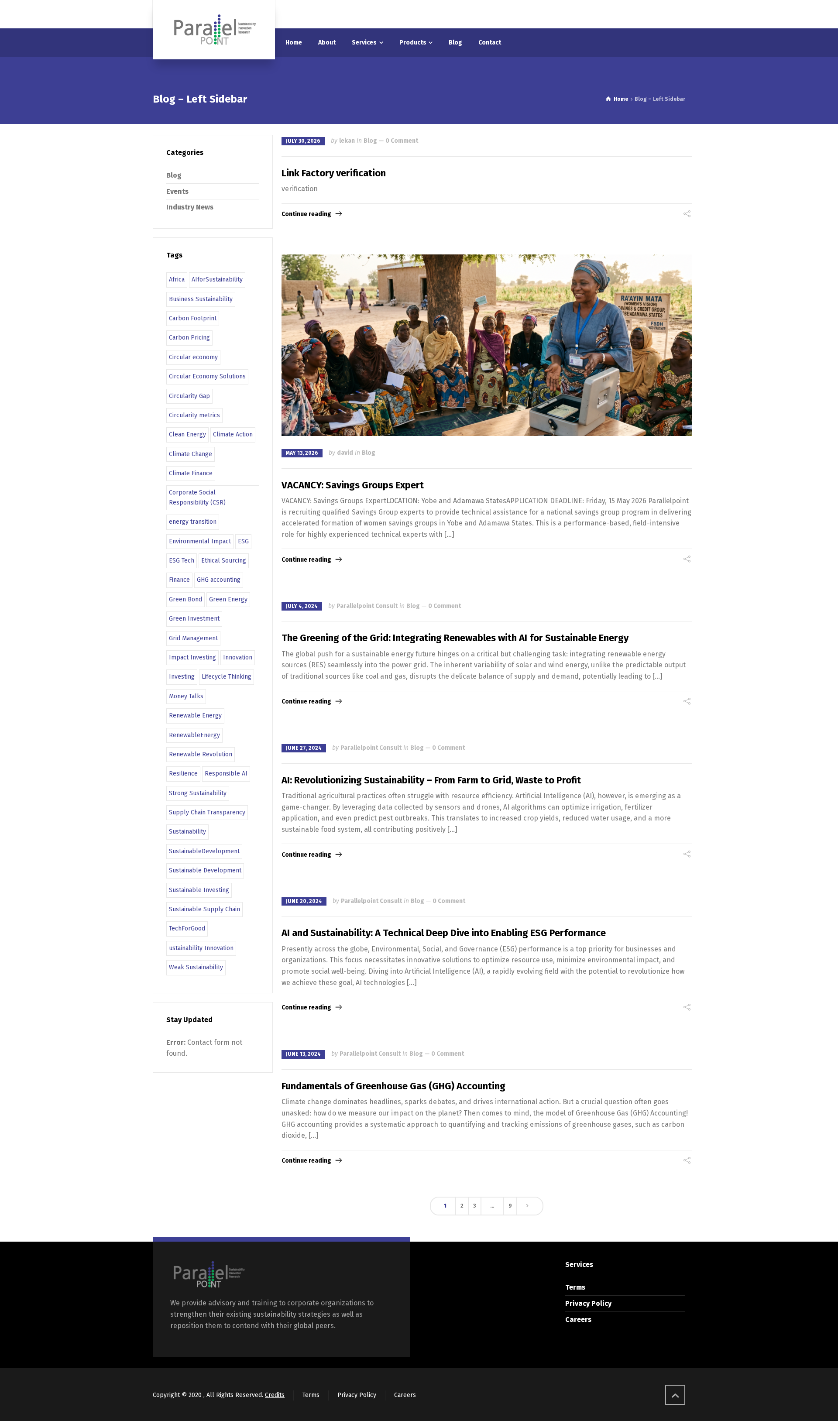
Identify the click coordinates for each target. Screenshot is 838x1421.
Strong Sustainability (198, 793)
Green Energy (228, 599)
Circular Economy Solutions (207, 376)
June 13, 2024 (303, 1054)
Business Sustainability (201, 299)
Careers (578, 1319)
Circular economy (193, 357)
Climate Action (233, 434)
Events (177, 191)
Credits (275, 1395)
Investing (182, 676)
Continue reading (306, 214)
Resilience (183, 773)
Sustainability (187, 831)
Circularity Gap (189, 396)
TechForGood (187, 928)
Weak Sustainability (196, 967)
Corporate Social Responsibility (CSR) (197, 497)
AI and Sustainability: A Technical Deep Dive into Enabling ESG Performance (444, 933)
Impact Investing (192, 657)
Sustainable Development (205, 870)
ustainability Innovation (201, 948)
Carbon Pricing (189, 337)
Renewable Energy (195, 715)
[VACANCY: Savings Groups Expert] (487, 345)
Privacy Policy (588, 1303)
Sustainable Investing (199, 890)
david (345, 453)
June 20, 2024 (304, 901)
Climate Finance (191, 473)
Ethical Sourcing (223, 560)
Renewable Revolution (200, 754)
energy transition (192, 521)
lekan (347, 140)
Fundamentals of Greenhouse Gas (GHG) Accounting (393, 1086)
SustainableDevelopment (204, 851)
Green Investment (194, 618)
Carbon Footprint (192, 318)
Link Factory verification (334, 173)
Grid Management (193, 638)
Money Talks (186, 696)
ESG (243, 541)
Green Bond (185, 599)
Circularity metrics (194, 415)
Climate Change (190, 454)
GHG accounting (218, 580)
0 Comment (401, 140)
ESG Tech (181, 560)
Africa (177, 279)
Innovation (237, 657)
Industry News (189, 207)
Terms (575, 1287)
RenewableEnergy (194, 735)
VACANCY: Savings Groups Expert (353, 485)
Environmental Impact (200, 541)
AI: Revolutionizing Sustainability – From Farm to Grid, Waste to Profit (431, 780)
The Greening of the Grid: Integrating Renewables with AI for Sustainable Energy (455, 638)
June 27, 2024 (304, 748)
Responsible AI (226, 773)
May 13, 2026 (302, 453)
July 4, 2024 (302, 606)
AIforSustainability (217, 279)
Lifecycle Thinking (226, 676)
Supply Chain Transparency (207, 812)
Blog (370, 140)
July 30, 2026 (303, 141)
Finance (179, 580)
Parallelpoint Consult (367, 606)
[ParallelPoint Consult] (214, 29)
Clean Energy (187, 434)
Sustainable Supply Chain (204, 909)
